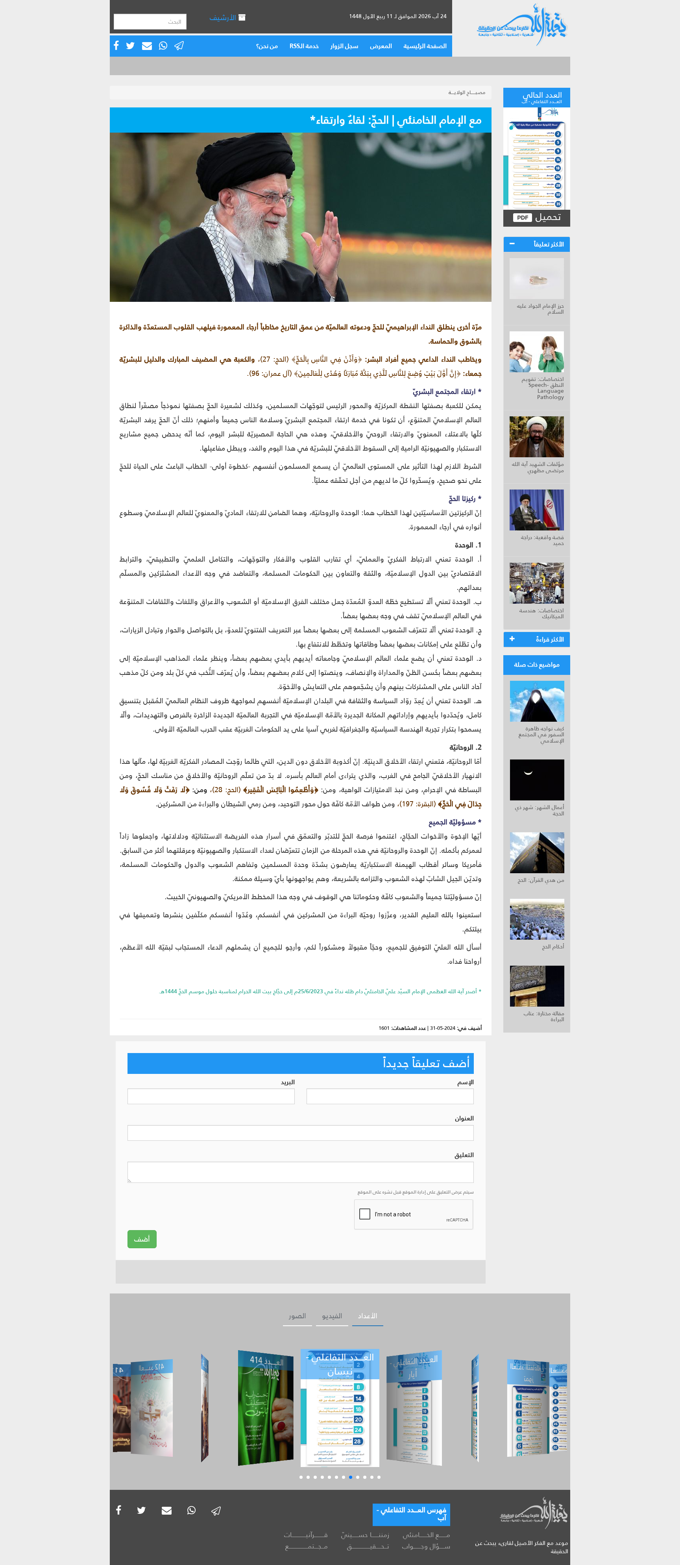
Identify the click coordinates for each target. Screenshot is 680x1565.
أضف (142, 1239)
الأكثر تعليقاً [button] (549, 244)
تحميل (547, 217)
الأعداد (367, 1315)
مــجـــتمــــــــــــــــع (306, 1546)
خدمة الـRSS (304, 46)
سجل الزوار (344, 46)
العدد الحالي (542, 96)
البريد (288, 1082)
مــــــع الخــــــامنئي (426, 1534)
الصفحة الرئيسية (425, 46)
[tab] (537, 244)
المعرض (381, 46)
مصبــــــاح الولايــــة (467, 92)
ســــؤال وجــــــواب (426, 1546)
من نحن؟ (267, 46)
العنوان (464, 1118)
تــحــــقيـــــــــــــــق (368, 1546)
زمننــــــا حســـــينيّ (365, 1534)
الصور (297, 1315)
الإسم (466, 1082)
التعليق (464, 1155)
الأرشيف (224, 17)
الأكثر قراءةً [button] (550, 639)
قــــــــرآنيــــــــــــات (306, 1534)
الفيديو (332, 1315)
